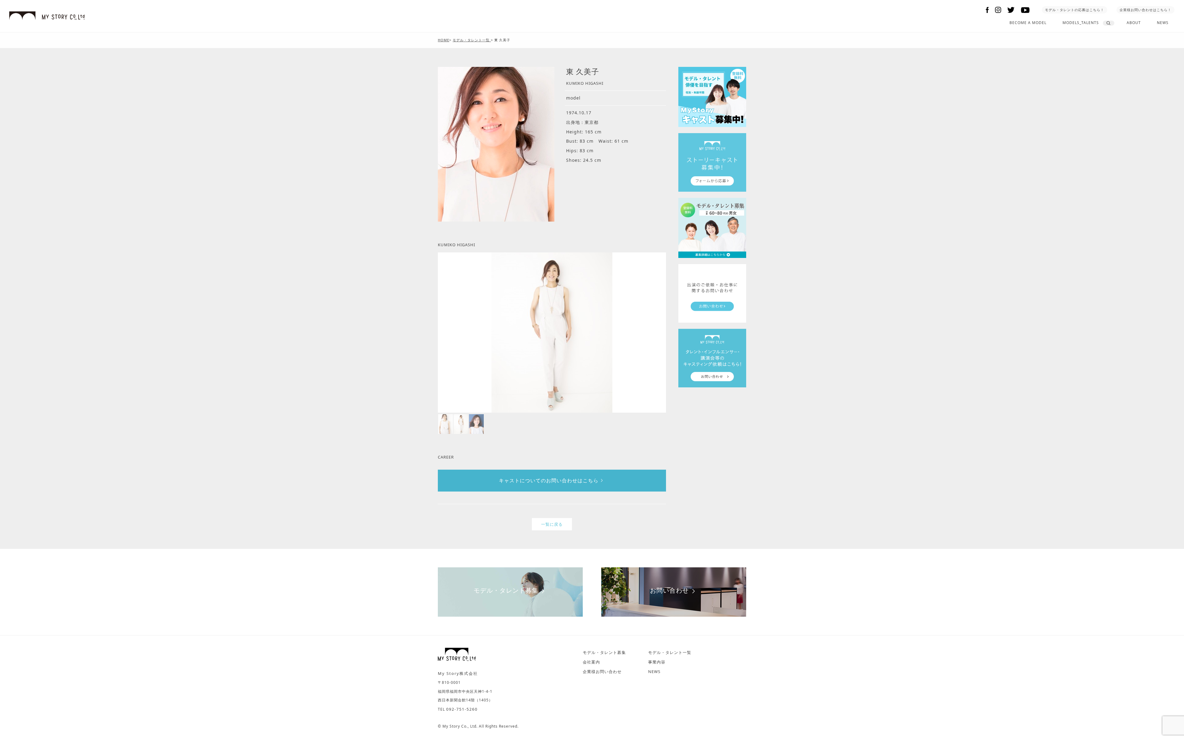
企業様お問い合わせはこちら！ (1145, 9)
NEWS (1163, 22)
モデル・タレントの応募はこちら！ (1074, 9)
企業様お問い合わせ (602, 671)
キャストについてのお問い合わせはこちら (548, 480)
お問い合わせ (669, 590)
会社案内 (591, 662)
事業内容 (656, 662)
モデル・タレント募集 (506, 590)
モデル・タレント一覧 (669, 652)
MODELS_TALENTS (1081, 22)
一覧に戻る (552, 524)
